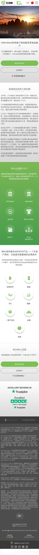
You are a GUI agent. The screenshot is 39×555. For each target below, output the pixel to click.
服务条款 (29, 535)
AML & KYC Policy (29, 536)
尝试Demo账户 (19, 76)
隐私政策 (9, 535)
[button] (2, 530)
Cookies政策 (9, 536)
